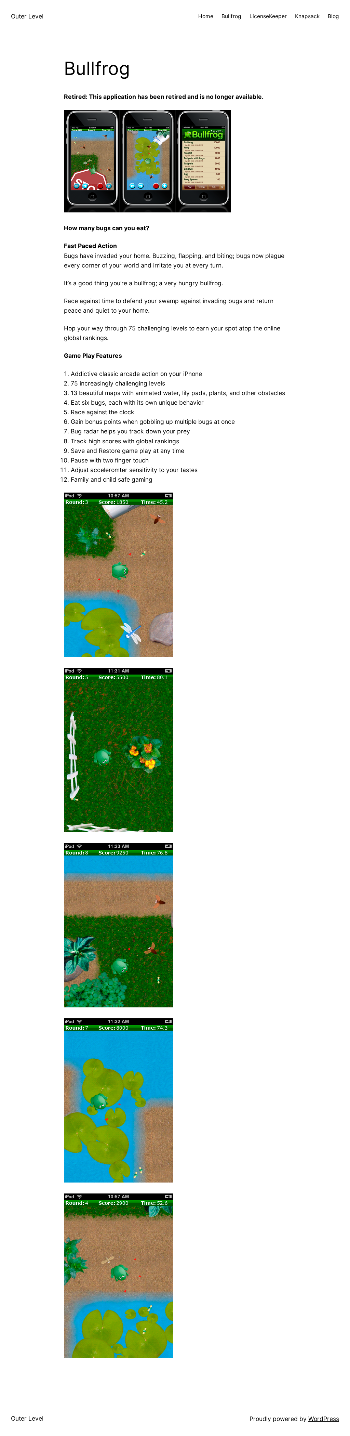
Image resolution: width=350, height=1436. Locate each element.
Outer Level (27, 16)
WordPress (323, 1418)
